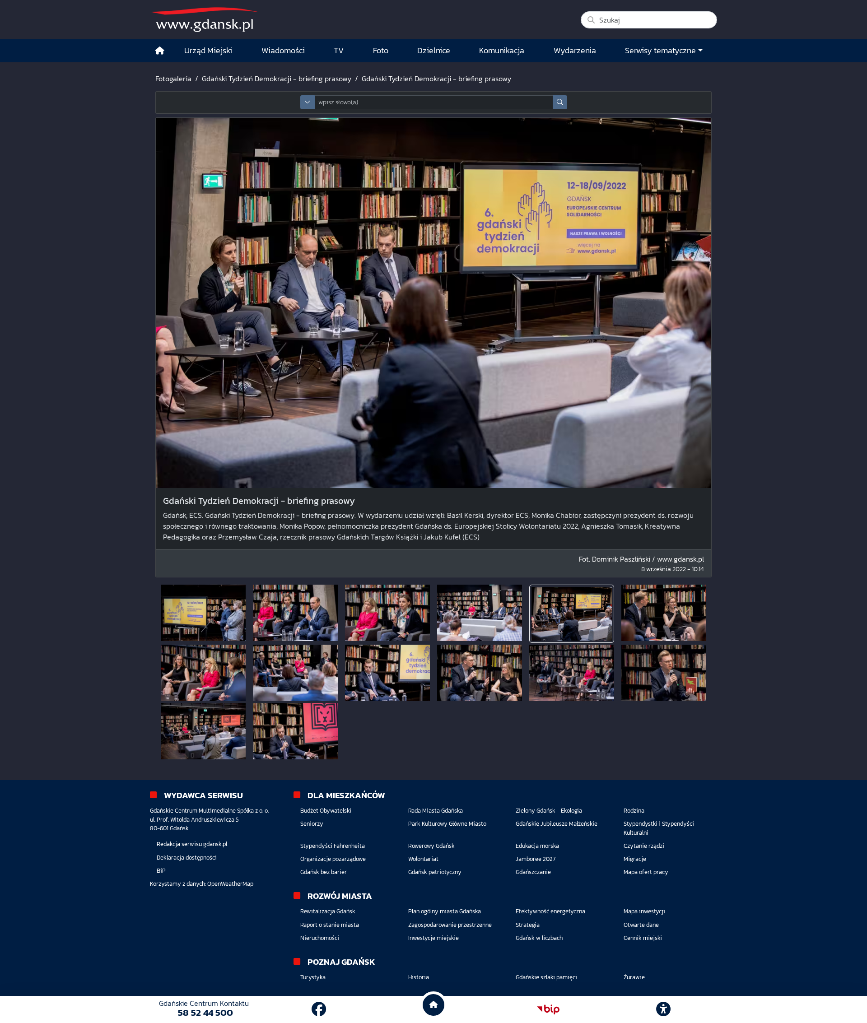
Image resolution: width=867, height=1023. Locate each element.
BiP (161, 870)
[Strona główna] (160, 50)
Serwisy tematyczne (660, 50)
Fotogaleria (173, 78)
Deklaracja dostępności (187, 857)
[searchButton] (560, 102)
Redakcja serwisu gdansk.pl (192, 844)
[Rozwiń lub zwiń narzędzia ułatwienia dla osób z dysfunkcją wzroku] (663, 1009)
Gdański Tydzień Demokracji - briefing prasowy (276, 78)
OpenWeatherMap (230, 883)
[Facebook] (319, 1009)
